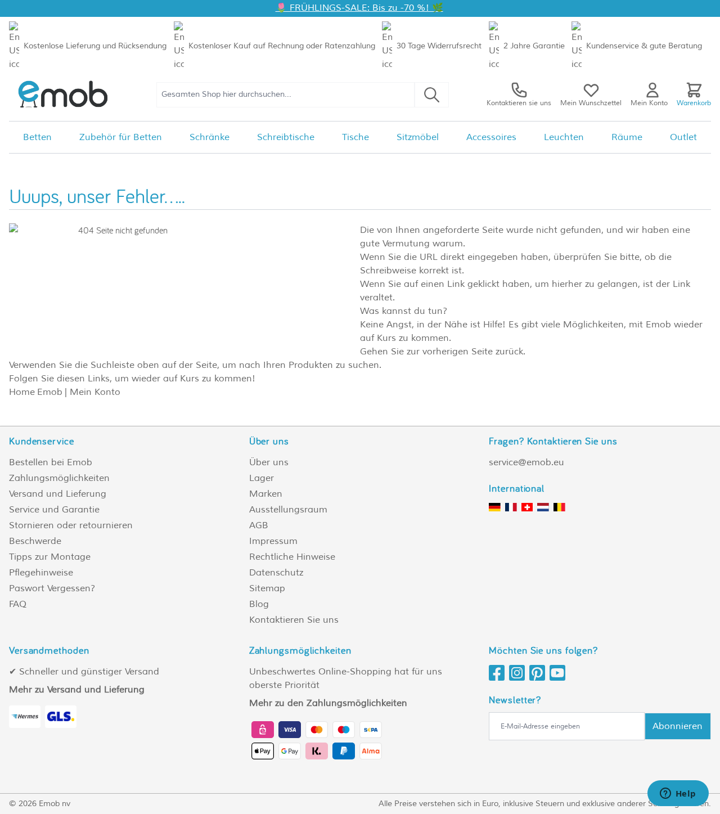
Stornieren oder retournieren (71, 525)
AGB (258, 525)
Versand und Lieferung (57, 494)
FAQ (17, 604)
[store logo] (64, 94)
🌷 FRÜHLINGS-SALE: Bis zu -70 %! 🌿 (359, 8)
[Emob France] (511, 507)
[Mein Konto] (653, 90)
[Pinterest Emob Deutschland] (539, 673)
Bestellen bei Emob (50, 462)
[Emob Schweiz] (527, 507)
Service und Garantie (54, 509)
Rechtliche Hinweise (292, 557)
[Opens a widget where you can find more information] (678, 794)
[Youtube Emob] (560, 673)
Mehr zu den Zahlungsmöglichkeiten (328, 703)
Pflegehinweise (41, 572)
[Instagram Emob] (519, 673)
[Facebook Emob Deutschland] (499, 673)
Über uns (269, 462)
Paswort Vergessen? (52, 588)
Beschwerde (35, 541)
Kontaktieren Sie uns (294, 620)
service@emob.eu (526, 462)
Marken (265, 494)
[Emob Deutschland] (495, 507)
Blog (259, 604)
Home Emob (35, 392)
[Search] (432, 94)
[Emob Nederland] (543, 507)
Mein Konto (95, 392)
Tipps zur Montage (50, 557)
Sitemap (267, 588)
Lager (261, 478)
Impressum (273, 541)
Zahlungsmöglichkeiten (59, 478)
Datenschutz (276, 572)
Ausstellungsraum (288, 509)
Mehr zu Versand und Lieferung (77, 689)
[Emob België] (559, 507)
